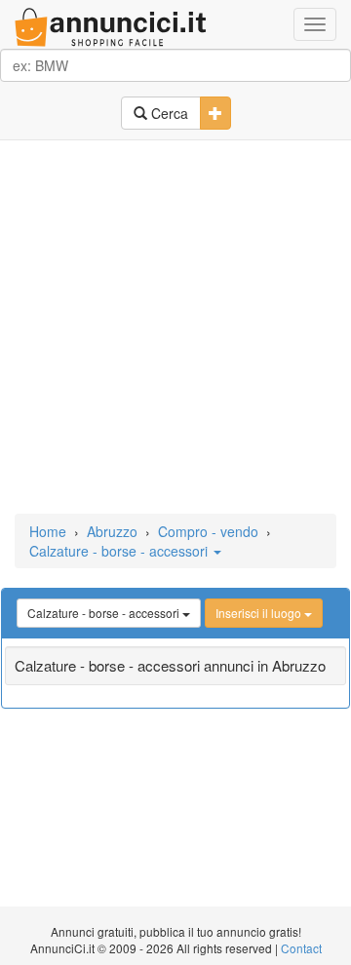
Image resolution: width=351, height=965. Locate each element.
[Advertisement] (175, 328)
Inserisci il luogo (259, 612)
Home (47, 531)
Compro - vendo (208, 531)
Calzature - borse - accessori (120, 550)
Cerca (167, 113)
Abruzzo (112, 531)
